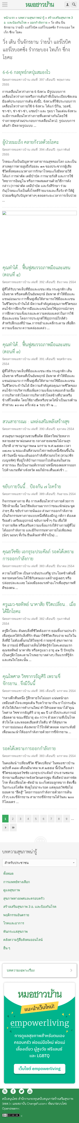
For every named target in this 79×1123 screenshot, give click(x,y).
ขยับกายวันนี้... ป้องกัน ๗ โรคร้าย (32, 487)
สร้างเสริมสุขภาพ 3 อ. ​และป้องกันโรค (29, 906)
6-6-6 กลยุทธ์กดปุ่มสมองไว (26, 72)
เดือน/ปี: (51, 79)
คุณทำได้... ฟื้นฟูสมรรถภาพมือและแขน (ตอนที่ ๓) (36, 348)
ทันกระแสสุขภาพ (15, 931)
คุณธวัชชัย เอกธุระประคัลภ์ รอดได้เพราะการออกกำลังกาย (38, 555)
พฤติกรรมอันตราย (16, 915)
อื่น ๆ (6, 948)
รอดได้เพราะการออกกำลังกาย (29, 749)
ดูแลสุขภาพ (11, 890)
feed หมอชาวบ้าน (4, 1091)
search (74, 4)
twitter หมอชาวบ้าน (21, 1091)
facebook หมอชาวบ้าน (13, 1091)
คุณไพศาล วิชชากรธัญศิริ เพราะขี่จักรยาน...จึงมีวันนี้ (31, 680)
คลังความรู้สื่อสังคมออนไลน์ (23, 940)
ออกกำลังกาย (38, 22)
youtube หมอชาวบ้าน (29, 1091)
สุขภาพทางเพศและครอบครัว (23, 898)
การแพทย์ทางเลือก (16, 882)
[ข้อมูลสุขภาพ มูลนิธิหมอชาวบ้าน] (40, 4)
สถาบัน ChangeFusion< (32, 1104)
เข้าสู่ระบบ (67, 4)
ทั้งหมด (8, 873)
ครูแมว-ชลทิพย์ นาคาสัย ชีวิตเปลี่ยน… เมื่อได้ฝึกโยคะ (39, 608)
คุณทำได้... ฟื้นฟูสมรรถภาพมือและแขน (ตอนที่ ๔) (36, 271)
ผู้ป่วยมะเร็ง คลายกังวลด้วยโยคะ (31, 142)
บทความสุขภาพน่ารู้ (31, 17)
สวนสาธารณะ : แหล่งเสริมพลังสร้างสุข (36, 422)
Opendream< (11, 1109)
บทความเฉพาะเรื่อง (20, 970)
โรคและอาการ (13, 923)
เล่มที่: (35, 79)
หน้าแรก (9, 17)
